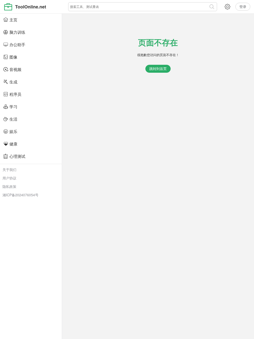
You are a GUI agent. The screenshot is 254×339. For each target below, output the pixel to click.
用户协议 (9, 177)
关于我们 (9, 169)
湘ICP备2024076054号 (20, 194)
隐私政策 (9, 186)
